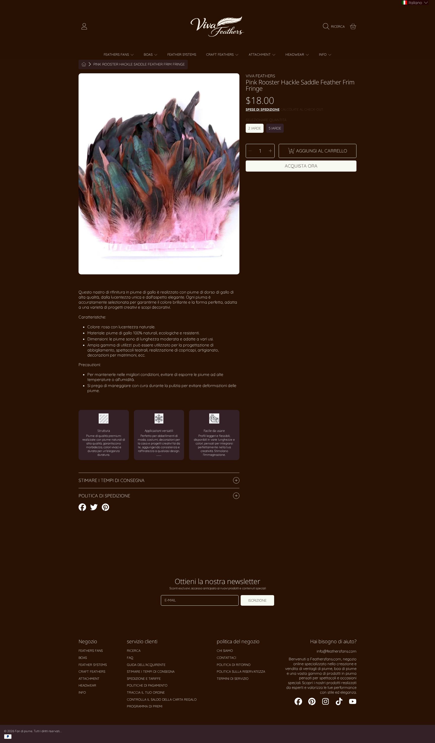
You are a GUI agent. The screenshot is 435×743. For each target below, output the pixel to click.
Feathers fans (117, 54)
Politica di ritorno (233, 665)
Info (323, 54)
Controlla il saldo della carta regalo (162, 699)
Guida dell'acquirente (146, 665)
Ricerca (133, 651)
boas (149, 54)
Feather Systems (93, 665)
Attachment (260, 54)
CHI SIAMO (225, 651)
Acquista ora (301, 166)
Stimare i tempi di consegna (150, 671)
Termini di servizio (232, 678)
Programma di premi (144, 706)
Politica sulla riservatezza (241, 671)
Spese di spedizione (262, 109)
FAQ (130, 658)
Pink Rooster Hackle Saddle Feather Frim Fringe (139, 64)
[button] (335, 26)
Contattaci (226, 658)
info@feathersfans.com (336, 651)
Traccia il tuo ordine (146, 692)
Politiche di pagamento (147, 685)
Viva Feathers (260, 75)
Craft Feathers (220, 54)
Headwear (295, 54)
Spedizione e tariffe (144, 678)
